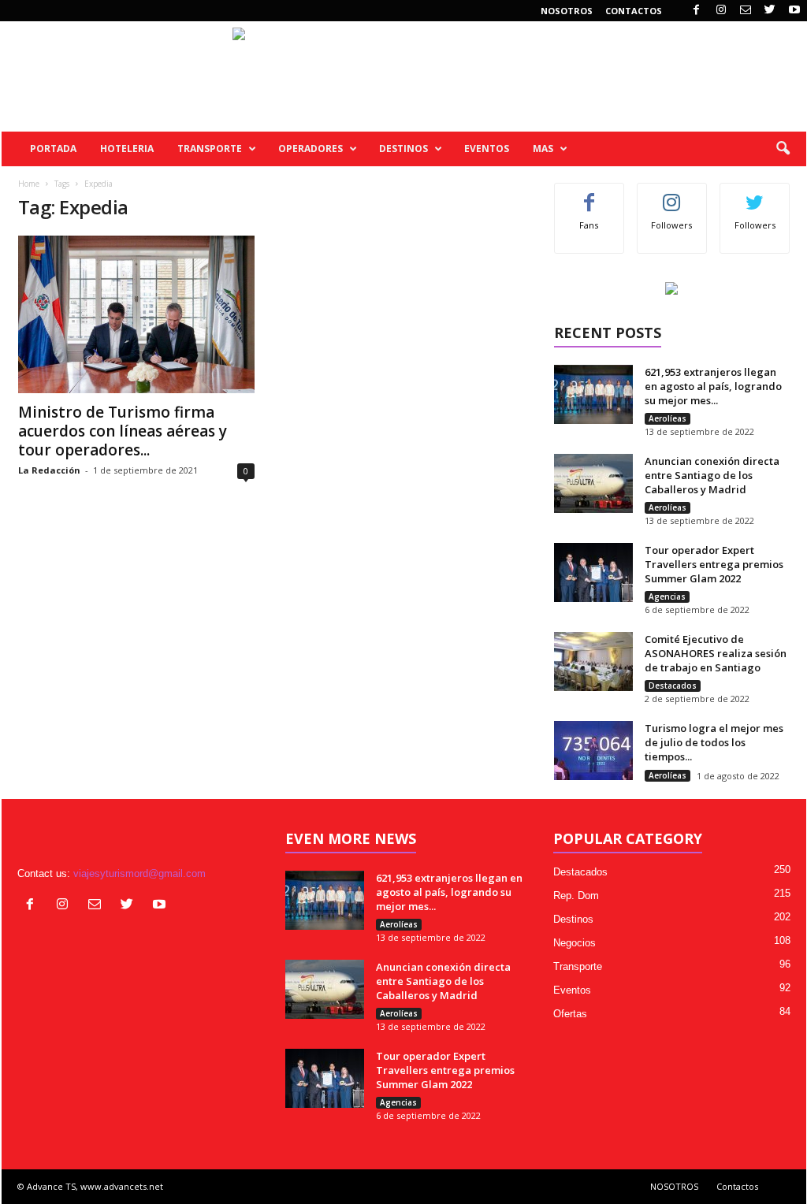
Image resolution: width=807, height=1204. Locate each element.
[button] (782, 149)
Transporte (577, 966)
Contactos (633, 11)
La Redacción (49, 470)
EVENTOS (486, 148)
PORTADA (53, 148)
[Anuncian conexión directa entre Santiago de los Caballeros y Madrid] (593, 483)
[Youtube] (794, 10)
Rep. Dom (576, 895)
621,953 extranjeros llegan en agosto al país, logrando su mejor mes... (713, 386)
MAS (543, 148)
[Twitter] (770, 10)
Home (28, 183)
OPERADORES (310, 148)
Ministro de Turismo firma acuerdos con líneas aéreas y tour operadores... (122, 431)
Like (589, 195)
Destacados (673, 685)
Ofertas (570, 1014)
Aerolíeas (667, 418)
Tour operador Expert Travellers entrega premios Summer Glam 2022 (714, 564)
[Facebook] (696, 10)
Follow (671, 195)
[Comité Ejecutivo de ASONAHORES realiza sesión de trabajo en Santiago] (593, 661)
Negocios (574, 943)
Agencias (667, 596)
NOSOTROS (567, 11)
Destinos (573, 919)
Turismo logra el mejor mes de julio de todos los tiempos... (714, 742)
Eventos (572, 990)
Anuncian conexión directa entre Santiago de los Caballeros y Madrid (712, 475)
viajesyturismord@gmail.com (139, 873)
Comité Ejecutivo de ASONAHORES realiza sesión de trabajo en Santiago (716, 653)
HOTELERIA (127, 148)
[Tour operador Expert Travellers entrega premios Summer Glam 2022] (593, 572)
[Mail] (745, 10)
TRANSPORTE (209, 148)
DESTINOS (403, 148)
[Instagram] (721, 10)
